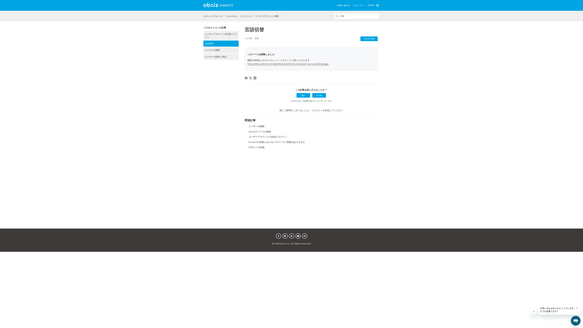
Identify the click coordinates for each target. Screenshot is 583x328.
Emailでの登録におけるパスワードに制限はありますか (277, 142)
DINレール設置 (257, 147)
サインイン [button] (358, 5)
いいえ (319, 95)
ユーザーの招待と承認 (215, 57)
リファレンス (246, 16)
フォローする (369, 39)
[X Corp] (250, 78)
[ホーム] (218, 6)
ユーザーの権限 (212, 50)
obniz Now (231, 16)
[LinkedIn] (255, 78)
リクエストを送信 (320, 110)
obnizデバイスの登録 (260, 131)
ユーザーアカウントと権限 (267, 16)
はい (303, 95)
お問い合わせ (343, 5)
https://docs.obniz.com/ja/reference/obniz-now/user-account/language (288, 63)
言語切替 (209, 43)
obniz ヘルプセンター (213, 16)
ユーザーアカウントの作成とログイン (221, 35)
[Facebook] (246, 78)
